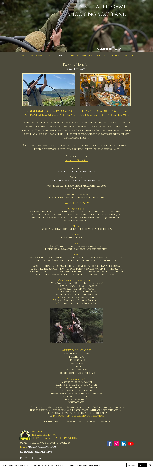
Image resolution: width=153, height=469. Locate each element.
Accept (142, 465)
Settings (131, 465)
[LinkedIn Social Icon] (123, 443)
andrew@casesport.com (42, 446)
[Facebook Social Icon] (109, 443)
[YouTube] (131, 443)
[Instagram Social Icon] (116, 443)
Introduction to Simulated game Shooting (78, 415)
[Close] (150, 465)
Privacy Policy (94, 465)
